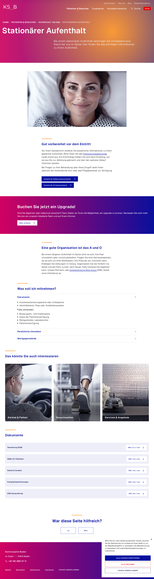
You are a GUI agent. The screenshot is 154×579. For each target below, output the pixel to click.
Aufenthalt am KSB (49, 22)
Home (6, 22)
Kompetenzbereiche (117, 8)
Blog (129, 3)
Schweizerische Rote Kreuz (83, 270)
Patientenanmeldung (142, 3)
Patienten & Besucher (78, 8)
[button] (68, 530)
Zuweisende (98, 8)
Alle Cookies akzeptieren (127, 558)
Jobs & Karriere (109, 3)
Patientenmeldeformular (95, 153)
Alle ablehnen (127, 564)
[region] (128, 556)
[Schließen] (151, 539)
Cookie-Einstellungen (69, 570)
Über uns (121, 3)
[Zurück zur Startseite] (10, 7)
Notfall (147, 9)
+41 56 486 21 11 (17, 561)
